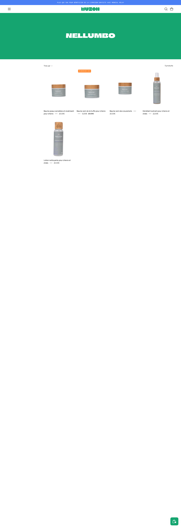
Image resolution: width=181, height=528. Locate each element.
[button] (166, 9)
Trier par (47, 66)
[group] (90, 2)
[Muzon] (90, 9)
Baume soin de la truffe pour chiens (91, 111)
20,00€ (62, 113)
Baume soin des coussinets (121, 111)
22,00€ (155, 113)
